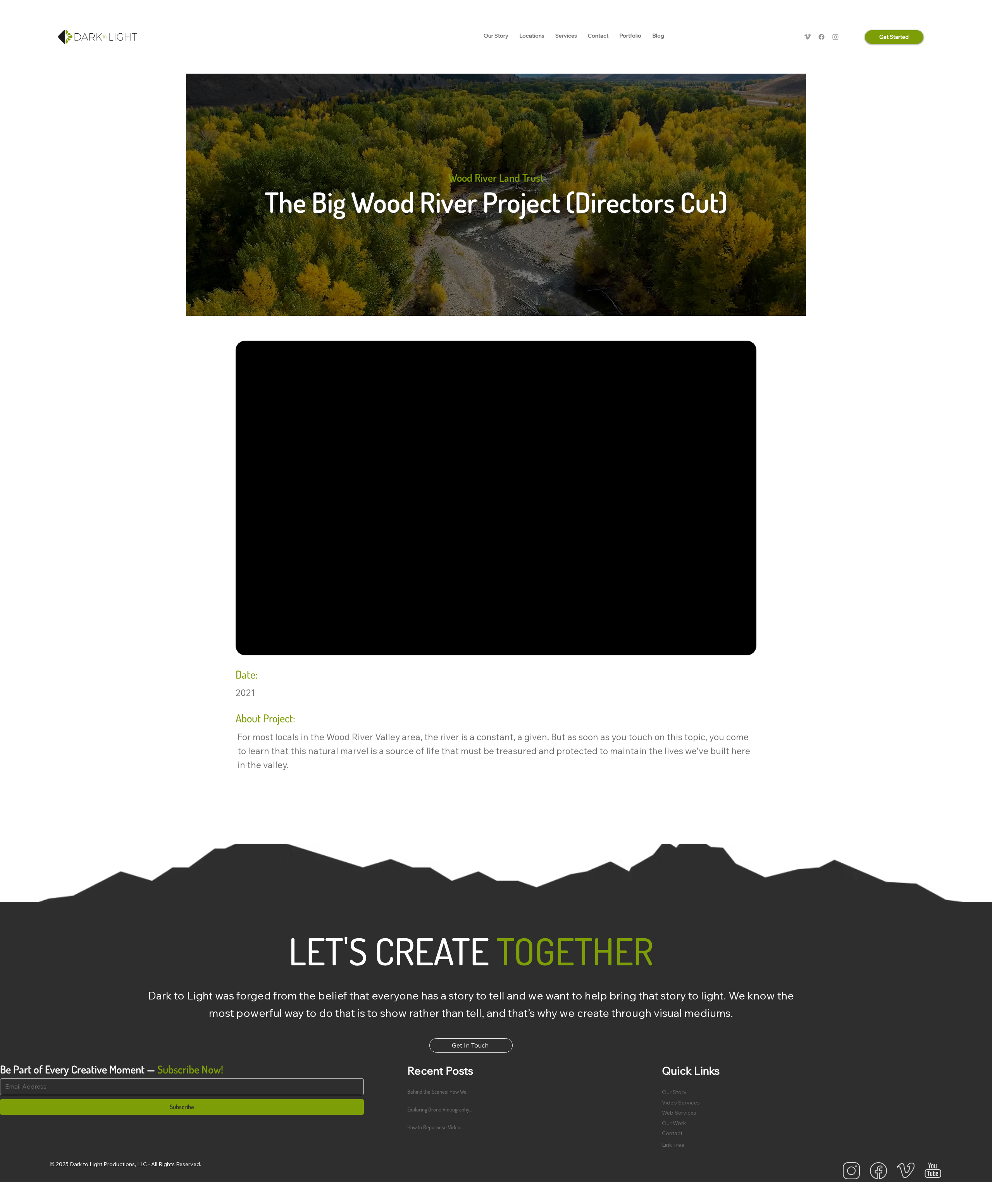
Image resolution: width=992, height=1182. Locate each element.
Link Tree (673, 1144)
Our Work (674, 1123)
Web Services (679, 1112)
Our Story (674, 1092)
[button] (531, 36)
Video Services (681, 1102)
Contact (672, 1133)
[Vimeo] (807, 37)
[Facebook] (821, 37)
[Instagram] (835, 37)
